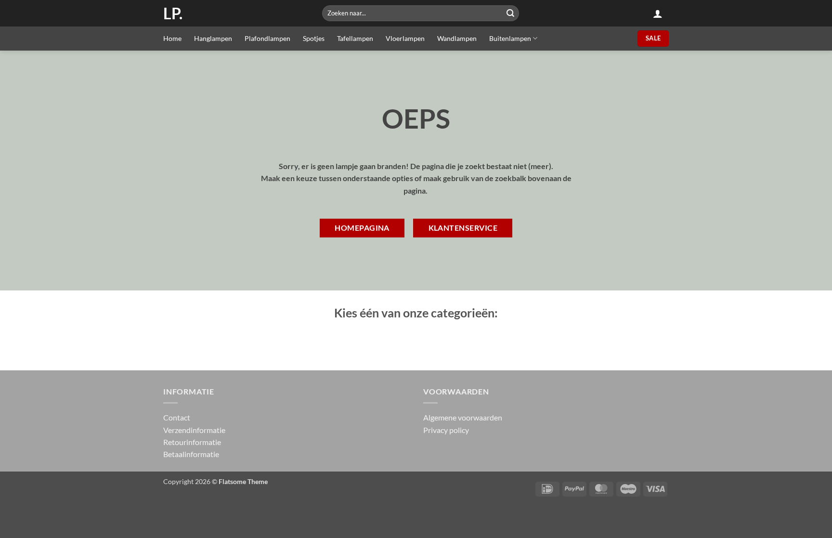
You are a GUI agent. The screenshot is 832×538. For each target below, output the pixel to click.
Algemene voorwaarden (462, 417)
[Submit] (510, 13)
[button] (658, 13)
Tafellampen (355, 38)
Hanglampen (213, 38)
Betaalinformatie (191, 454)
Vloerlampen (405, 38)
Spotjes (314, 38)
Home (172, 38)
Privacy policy (446, 429)
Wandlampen (457, 38)
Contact (176, 417)
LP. (172, 13)
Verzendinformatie (194, 429)
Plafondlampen (267, 38)
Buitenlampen (510, 38)
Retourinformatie (192, 441)
